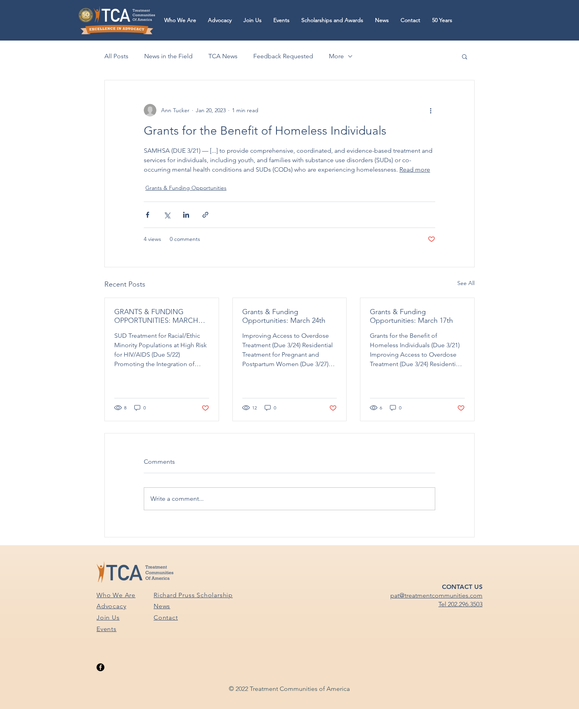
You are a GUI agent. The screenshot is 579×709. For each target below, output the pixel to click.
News (162, 606)
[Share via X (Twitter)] (167, 214)
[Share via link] (205, 214)
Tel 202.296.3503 (460, 604)
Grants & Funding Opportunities (185, 187)
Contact (166, 617)
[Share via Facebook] (147, 214)
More (336, 56)
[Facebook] (100, 667)
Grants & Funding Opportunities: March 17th (411, 316)
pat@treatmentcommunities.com (436, 595)
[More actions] (430, 110)
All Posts (116, 56)
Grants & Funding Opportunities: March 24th (283, 316)
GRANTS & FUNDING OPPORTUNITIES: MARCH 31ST (156, 316)
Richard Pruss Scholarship (193, 595)
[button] (180, 20)
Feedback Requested (283, 56)
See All (466, 283)
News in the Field (168, 56)
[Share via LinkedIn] (186, 214)
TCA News (223, 56)
